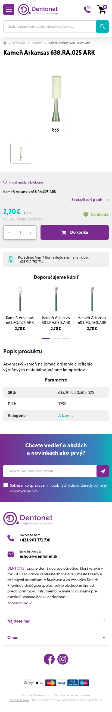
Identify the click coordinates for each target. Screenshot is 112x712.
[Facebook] (49, 659)
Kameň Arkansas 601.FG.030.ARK (92, 320)
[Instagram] (62, 659)
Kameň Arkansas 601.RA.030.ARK (56, 320)
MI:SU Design (19, 700)
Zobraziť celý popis (87, 199)
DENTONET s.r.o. (20, 568)
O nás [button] (12, 637)
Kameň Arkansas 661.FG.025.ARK (20, 320)
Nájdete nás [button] (18, 621)
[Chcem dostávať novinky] (103, 471)
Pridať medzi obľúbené (25, 182)
